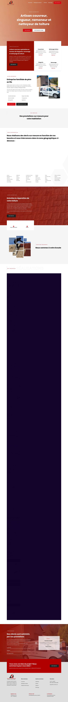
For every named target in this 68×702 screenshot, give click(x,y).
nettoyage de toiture (22, 104)
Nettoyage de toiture (37, 2)
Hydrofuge (37, 681)
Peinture (45, 2)
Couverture (30, 2)
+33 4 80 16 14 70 (13, 695)
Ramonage (50, 2)
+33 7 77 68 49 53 (13, 696)
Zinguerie (36, 685)
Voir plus (40, 55)
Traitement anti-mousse (25, 685)
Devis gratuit (27, 30)
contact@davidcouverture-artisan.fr (34, 695)
